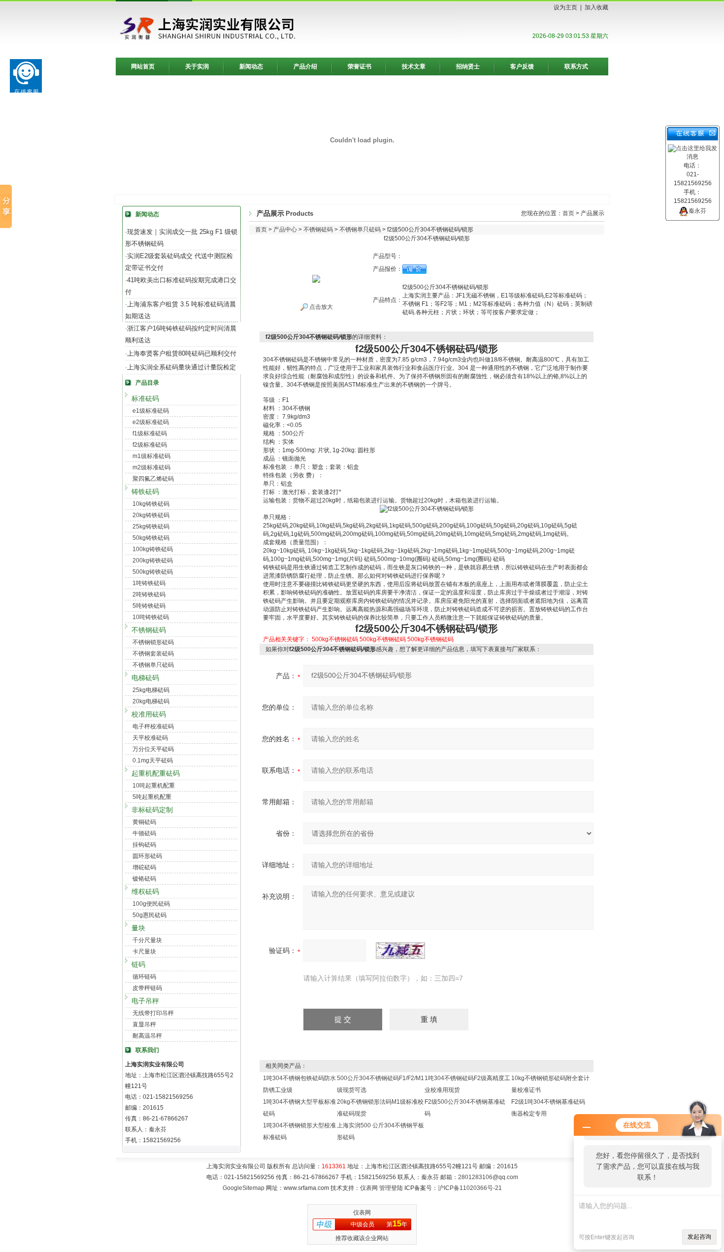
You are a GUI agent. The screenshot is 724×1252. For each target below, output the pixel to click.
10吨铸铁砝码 (150, 617)
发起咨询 (699, 1236)
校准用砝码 (149, 714)
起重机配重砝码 (156, 773)
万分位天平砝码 (153, 749)
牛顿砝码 (144, 833)
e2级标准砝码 (150, 422)
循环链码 (144, 976)
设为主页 (565, 7)
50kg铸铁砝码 (150, 537)
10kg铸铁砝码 (150, 503)
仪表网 (369, 1188)
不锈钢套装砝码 (153, 653)
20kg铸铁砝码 (150, 515)
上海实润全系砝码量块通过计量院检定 (181, 367)
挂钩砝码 (144, 844)
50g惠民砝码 (149, 915)
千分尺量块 (147, 940)
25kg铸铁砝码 (150, 526)
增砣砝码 (144, 867)
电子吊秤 (145, 1001)
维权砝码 (145, 891)
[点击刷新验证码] (400, 950)
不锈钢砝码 (149, 630)
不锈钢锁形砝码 (153, 642)
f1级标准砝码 (149, 433)
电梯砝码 (145, 678)
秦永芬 (697, 210)
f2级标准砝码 (149, 444)
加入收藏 (596, 7)
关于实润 (197, 66)
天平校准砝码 (150, 737)
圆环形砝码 (147, 856)
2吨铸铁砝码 (148, 594)
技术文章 (414, 66)
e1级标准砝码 (150, 410)
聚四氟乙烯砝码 (153, 478)
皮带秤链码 (147, 988)
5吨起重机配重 (151, 796)
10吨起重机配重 (153, 785)
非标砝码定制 (152, 810)
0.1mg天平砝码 (152, 760)
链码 (138, 964)
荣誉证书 (359, 66)
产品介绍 (305, 66)
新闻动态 (251, 66)
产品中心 (285, 229)
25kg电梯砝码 (150, 690)
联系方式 (576, 66)
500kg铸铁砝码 (152, 571)
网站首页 (143, 66)
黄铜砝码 (144, 822)
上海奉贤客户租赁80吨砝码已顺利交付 (181, 353)
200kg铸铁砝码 (152, 560)
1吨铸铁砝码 (148, 583)
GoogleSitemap (243, 1188)
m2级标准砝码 (151, 467)
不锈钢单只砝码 (153, 664)
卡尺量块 (144, 951)
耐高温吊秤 (147, 1035)
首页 (568, 213)
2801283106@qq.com (488, 1177)
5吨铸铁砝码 (148, 605)
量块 (138, 928)
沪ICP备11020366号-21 (470, 1188)
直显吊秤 (144, 1024)
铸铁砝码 (145, 491)
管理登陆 (391, 1188)
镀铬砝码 (144, 878)
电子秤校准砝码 (153, 726)
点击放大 (320, 306)
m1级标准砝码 (151, 456)
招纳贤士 (468, 66)
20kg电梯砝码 (150, 701)
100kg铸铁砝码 (152, 549)
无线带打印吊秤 (153, 1013)
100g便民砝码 (151, 903)
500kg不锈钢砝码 (335, 639)
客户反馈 (522, 66)
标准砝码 (145, 398)
